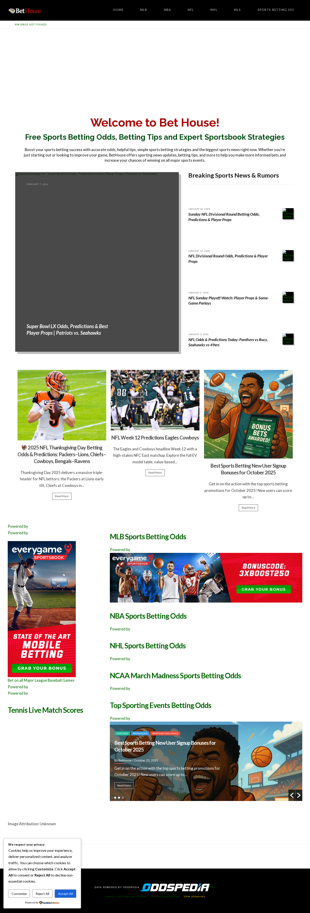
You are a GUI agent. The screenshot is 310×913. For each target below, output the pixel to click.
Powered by (18, 526)
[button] (291, 795)
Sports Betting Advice (146, 726)
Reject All (42, 894)
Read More (62, 496)
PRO (213, 887)
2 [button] (119, 797)
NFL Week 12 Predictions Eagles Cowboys (155, 438)
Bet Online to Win (132, 896)
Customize (19, 894)
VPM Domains (194, 896)
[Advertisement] (155, 62)
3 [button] (122, 797)
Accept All (65, 894)
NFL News (122, 726)
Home (109, 896)
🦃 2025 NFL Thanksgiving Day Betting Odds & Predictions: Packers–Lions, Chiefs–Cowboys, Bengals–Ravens (61, 454)
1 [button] (115, 797)
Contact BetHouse (165, 896)
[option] (61, 437)
